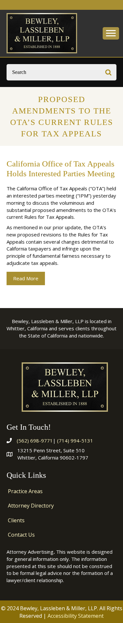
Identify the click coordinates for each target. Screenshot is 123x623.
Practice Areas (25, 491)
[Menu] (111, 33)
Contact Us (21, 534)
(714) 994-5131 (75, 440)
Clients (16, 520)
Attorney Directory (31, 505)
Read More (29, 278)
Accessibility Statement (76, 615)
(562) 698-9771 (35, 440)
